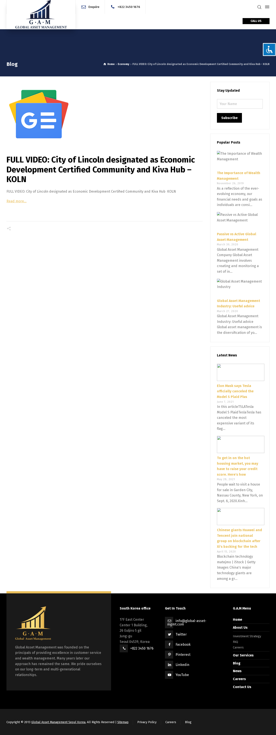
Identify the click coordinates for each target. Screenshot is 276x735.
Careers (238, 647)
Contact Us (242, 687)
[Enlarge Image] (104, 114)
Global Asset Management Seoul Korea (58, 722)
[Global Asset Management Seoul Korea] (41, 14)
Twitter (181, 634)
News (237, 671)
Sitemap (123, 722)
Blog (236, 663)
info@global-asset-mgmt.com (186, 622)
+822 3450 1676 (129, 7)
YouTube (182, 675)
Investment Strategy (247, 636)
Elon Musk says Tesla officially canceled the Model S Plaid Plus (235, 391)
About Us (240, 627)
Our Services (243, 655)
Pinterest (183, 655)
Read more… (16, 201)
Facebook (183, 644)
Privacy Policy (147, 722)
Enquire (93, 7)
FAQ (235, 642)
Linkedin (182, 665)
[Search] (259, 7)
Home (237, 619)
